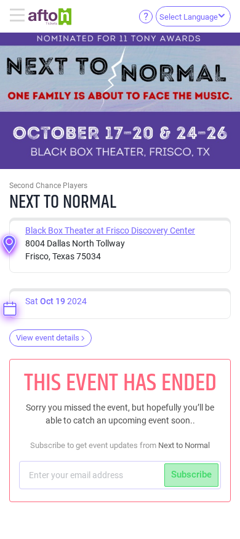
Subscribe (191, 474)
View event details (47, 337)
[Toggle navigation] (18, 16)
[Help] (146, 16)
